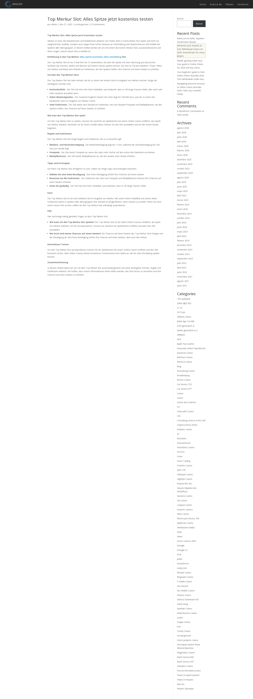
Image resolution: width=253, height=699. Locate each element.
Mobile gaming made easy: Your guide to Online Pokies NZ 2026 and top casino (190, 64)
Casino (180, 393)
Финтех (180, 684)
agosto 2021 (183, 281)
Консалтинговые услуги (189, 670)
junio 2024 (182, 227)
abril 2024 (181, 236)
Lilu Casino (182, 500)
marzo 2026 (182, 146)
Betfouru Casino (185, 357)
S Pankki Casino (184, 581)
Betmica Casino (184, 361)
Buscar (180, 18)
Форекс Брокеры (185, 688)
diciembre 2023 (184, 245)
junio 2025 (182, 186)
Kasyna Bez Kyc (184, 483)
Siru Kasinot (182, 586)
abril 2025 (181, 195)
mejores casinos (185, 509)
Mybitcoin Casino (185, 523)
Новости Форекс (185, 679)
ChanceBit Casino (185, 411)
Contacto (243, 4)
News (179, 536)
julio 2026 (181, 132)
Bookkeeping (183, 375)
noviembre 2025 (184, 164)
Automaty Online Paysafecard (191, 348)
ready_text (182, 568)
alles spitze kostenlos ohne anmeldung (100, 56)
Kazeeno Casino (184, 496)
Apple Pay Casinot (185, 343)
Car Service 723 (184, 384)
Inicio (203, 4)
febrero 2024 (183, 240)
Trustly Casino (183, 631)
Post (179, 554)
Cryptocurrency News (187, 424)
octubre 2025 (183, 168)
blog (179, 366)
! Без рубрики (183, 298)
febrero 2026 (183, 150)
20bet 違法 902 (184, 303)
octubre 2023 (183, 254)
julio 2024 (181, 222)
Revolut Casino (184, 572)
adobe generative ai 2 (187, 330)
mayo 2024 (182, 231)
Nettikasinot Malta (186, 527)
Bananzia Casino (185, 352)
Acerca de (216, 4)
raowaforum (183, 563)
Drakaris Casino (184, 429)
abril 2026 (181, 141)
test (179, 626)
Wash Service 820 (185, 657)
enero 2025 (182, 209)
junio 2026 (182, 137)
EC (178, 434)
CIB (178, 416)
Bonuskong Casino (186, 370)
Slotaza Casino (184, 595)
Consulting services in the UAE (191, 420)
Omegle (180, 545)
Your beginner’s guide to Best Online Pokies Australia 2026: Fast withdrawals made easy (191, 75)
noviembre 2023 (184, 249)
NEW (179, 532)
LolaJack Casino (184, 505)
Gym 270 (181, 469)
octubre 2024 (183, 218)
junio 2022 (182, 272)
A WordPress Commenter (189, 111)
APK (179, 339)
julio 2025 (181, 182)
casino (180, 398)
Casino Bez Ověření (186, 402)
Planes (230, 4)
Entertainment (183, 443)
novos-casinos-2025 (186, 541)
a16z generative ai (185, 325)
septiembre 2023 (185, 258)
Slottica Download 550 (188, 599)
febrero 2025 (183, 204)
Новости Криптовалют (188, 675)
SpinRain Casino (184, 608)
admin (54, 24)
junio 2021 (182, 285)
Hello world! (182, 114)
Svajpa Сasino (183, 622)
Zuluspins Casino (185, 666)
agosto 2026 (183, 128)
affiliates (181, 334)
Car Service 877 (184, 388)
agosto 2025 (183, 177)
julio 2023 (181, 263)
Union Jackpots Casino (187, 640)
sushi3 (180, 617)
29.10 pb (181, 312)
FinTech (180, 451)
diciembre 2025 (184, 159)
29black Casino (184, 316)
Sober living (182, 604)
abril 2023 (181, 267)
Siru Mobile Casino (186, 590)
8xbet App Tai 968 (185, 321)
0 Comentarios (98, 24)
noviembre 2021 (184, 276)
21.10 (179, 307)
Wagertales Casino (186, 652)
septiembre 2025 (185, 173)
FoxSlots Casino (184, 465)
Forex (179, 456)
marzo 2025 (182, 200)
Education (181, 438)
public (179, 559)
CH (178, 406)
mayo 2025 (182, 191)
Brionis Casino (184, 379)
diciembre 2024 (184, 213)
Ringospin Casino (185, 577)
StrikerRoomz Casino (187, 613)
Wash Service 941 (185, 661)
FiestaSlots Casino (185, 447)
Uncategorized (81, 24)
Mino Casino (183, 514)
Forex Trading (183, 461)
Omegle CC (182, 550)
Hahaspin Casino (185, 474)
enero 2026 (182, 155)
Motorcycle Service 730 (188, 518)
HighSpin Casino (184, 479)
